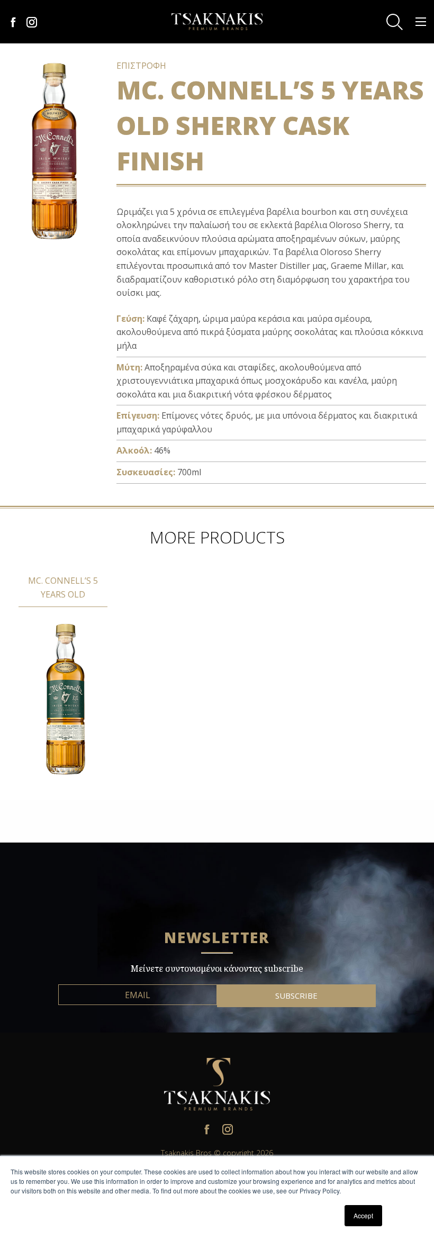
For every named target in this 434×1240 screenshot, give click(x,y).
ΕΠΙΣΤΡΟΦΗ (141, 65)
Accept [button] (363, 1215)
